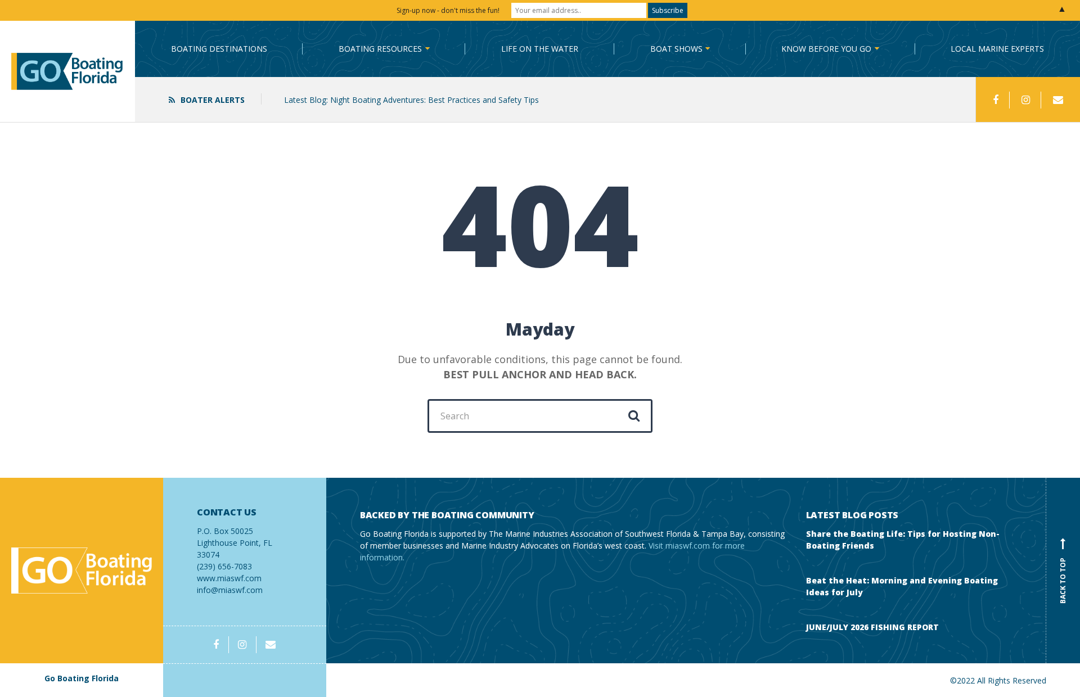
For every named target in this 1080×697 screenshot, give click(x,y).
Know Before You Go (826, 48)
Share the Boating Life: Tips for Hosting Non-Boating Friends (903, 539)
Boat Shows (676, 48)
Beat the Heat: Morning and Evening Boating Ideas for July (902, 586)
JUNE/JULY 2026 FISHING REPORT (872, 627)
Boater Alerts (213, 99)
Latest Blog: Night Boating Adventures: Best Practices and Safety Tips (411, 99)
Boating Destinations (219, 48)
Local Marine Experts (997, 48)
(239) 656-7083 (234, 539)
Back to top (1063, 572)
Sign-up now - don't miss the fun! (448, 10)
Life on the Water (539, 48)
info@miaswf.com (230, 590)
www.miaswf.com (229, 578)
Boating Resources (380, 48)
